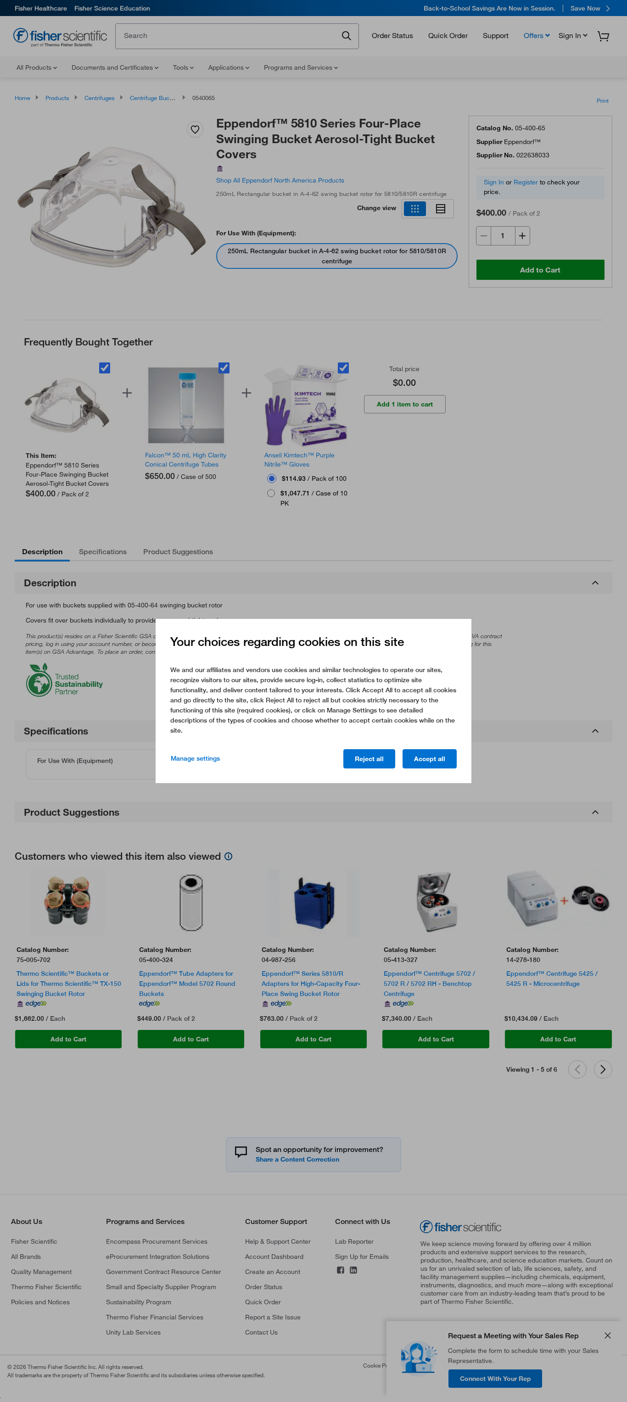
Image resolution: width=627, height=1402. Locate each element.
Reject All (369, 759)
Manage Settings (195, 758)
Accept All (429, 759)
